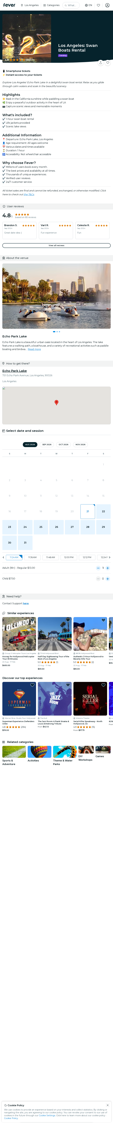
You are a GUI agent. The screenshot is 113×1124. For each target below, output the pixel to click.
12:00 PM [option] (69, 557)
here (26, 603)
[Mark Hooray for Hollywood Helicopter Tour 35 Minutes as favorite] (32, 620)
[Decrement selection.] (98, 568)
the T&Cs (29, 194)
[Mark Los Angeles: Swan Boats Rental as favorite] (108, 63)
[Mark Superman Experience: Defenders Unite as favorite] (32, 685)
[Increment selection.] (107, 568)
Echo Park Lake (14, 371)
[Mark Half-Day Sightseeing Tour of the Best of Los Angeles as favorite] (68, 620)
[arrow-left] (3, 558)
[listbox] (56, 558)
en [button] (90, 5)
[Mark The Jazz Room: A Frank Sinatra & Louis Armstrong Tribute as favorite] (68, 685)
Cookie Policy (11, 1118)
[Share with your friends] (101, 63)
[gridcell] (87, 511)
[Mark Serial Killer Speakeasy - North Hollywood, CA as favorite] (103, 685)
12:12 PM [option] (87, 557)
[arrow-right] (109, 558)
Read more (34, 349)
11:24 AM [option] (14, 557)
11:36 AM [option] (32, 557)
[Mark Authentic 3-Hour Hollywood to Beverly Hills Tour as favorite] (103, 620)
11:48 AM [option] (50, 557)
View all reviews (56, 245)
